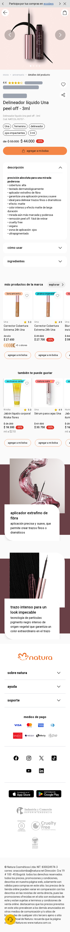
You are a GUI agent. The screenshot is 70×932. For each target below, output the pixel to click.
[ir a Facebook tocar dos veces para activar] (16, 758)
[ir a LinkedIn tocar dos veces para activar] (41, 771)
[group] (31, 4)
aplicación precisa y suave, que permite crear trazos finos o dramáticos (30, 528)
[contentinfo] (27, 322)
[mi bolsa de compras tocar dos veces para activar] (65, 12)
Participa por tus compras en (26, 3)
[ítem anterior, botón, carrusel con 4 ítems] (9, 35)
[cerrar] (65, 3)
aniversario (18, 75)
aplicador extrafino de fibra (29, 515)
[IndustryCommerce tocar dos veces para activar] (35, 810)
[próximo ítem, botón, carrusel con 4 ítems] (60, 35)
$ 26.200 (8, 423)
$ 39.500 (39, 336)
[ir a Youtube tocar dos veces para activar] (29, 771)
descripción (15, 167)
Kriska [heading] (7, 409)
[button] (63, 84)
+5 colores (21, 345)
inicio (6, 75)
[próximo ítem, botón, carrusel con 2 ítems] (59, 3)
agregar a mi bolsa (17, 355)
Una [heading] (6, 322)
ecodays (49, 3)
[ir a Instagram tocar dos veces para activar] (29, 758)
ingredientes (16, 261)
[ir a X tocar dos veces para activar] (41, 758)
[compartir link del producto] (63, 95)
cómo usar (14, 247)
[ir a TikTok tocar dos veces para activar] (54, 758)
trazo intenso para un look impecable (28, 610)
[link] (17, 329)
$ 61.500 (39, 423)
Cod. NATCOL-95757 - (14, 119)
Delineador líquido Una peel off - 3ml (26, 105)
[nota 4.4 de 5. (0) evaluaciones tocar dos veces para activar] (34, 83)
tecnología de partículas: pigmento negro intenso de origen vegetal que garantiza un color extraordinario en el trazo (30, 624)
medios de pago (35, 717)
